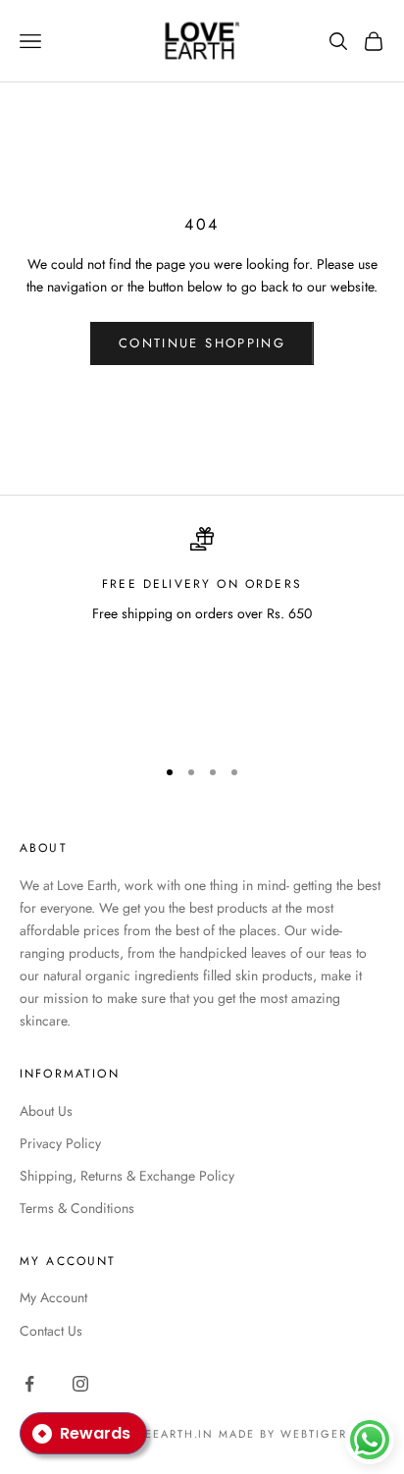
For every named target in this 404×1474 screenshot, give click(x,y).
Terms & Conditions (77, 1208)
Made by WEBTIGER (283, 1434)
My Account (53, 1297)
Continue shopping (202, 343)
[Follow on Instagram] (80, 1384)
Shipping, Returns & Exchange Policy (127, 1175)
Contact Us (51, 1331)
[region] (202, 632)
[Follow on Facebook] (29, 1384)
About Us (46, 1111)
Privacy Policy (60, 1143)
